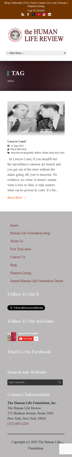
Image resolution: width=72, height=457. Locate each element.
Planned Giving (36, 6)
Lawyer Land (16, 141)
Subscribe (17, 2)
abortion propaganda (22, 152)
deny (51, 152)
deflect (38, 152)
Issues (14, 225)
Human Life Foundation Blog (30, 233)
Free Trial (29, 2)
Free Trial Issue (20, 249)
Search (40, 10)
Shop (13, 265)
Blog (7, 2)
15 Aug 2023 (17, 146)
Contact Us (43, 2)
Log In (31, 10)
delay (45, 152)
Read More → (16, 197)
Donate (62, 2)
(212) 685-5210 (17, 424)
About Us (16, 241)
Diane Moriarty (18, 149)
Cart (54, 2)
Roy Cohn (59, 152)
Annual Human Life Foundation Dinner (36, 281)
